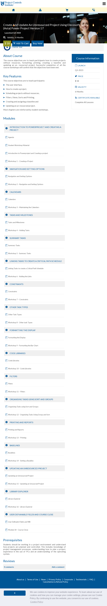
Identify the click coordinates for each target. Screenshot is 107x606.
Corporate (68, 579)
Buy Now (37, 43)
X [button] (14, 593)
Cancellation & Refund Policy (55, 582)
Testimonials (81, 579)
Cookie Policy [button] (36, 602)
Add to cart (22, 43)
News (43, 579)
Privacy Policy (55, 579)
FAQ (91, 579)
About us (20, 579)
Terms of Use (32, 579)
